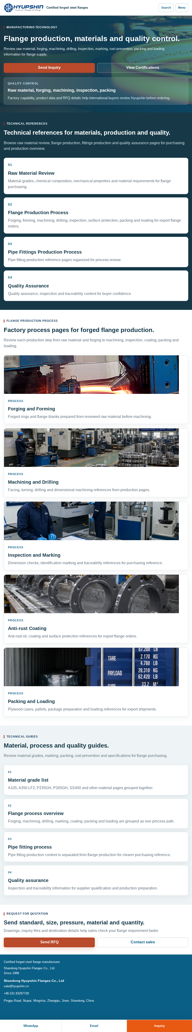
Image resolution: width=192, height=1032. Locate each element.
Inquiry (159, 1026)
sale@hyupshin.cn (16, 986)
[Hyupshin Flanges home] (24, 8)
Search (166, 7)
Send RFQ (49, 942)
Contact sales (143, 942)
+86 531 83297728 (16, 993)
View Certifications (142, 68)
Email (94, 1026)
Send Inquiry (49, 68)
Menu (181, 7)
